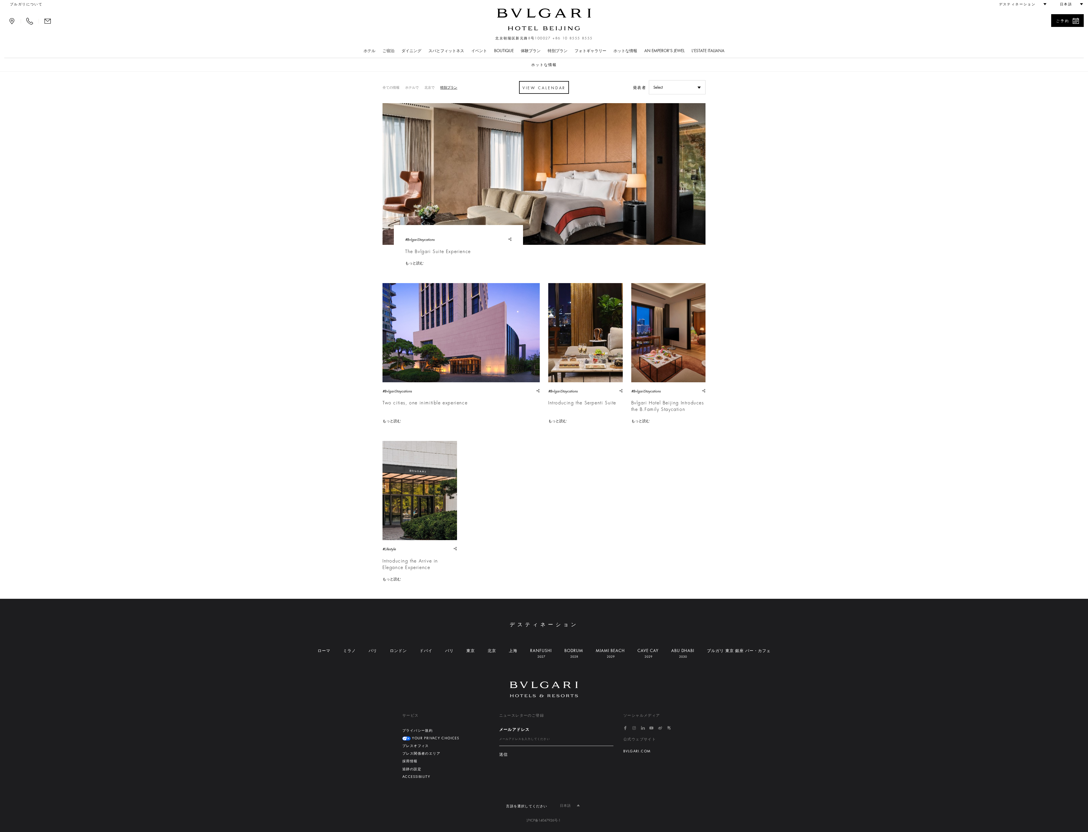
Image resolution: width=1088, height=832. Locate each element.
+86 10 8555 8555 (572, 38)
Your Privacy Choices (435, 738)
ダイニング (411, 51)
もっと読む (414, 263)
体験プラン (531, 51)
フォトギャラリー (590, 51)
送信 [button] (503, 754)
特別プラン (558, 51)
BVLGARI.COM (637, 751)
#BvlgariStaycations (420, 239)
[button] (1020, 4)
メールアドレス (514, 729)
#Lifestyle (389, 549)
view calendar (544, 88)
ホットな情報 (625, 51)
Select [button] (658, 87)
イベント (479, 51)
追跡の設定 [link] (411, 769)
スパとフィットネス (446, 51)
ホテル (369, 51)
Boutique (504, 51)
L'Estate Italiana (708, 51)
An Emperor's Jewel (664, 51)
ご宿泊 (388, 51)
